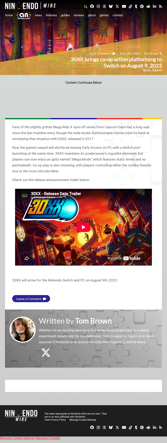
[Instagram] (98, 6)
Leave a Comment (100, 53)
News (38, 15)
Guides (65, 15)
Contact (118, 15)
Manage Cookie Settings (82, 419)
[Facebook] (92, 6)
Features (51, 15)
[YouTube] (124, 6)
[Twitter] (117, 6)
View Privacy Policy (55, 419)
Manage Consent (48, 438)
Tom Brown (151, 53)
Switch (157, 70)
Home (9, 15)
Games (104, 15)
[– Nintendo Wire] (30, 5)
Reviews (79, 15)
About (92, 15)
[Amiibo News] (24, 15)
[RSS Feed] (160, 6)
